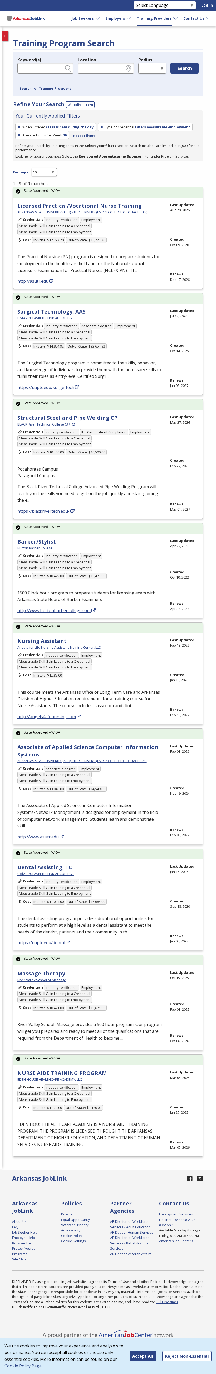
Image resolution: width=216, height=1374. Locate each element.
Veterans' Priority (74, 1225)
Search (185, 68)
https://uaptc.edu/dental (41, 943)
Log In (207, 5)
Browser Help (23, 1243)
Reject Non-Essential (187, 1356)
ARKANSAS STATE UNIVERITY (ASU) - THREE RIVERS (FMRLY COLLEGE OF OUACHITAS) (82, 212)
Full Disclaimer (167, 1301)
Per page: (21, 172)
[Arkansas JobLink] (25, 18)
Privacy (66, 1214)
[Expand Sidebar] (5, 36)
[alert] (108, 192)
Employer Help (23, 1237)
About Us (19, 1221)
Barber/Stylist (36, 541)
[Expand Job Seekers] (98, 18)
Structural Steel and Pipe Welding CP (67, 417)
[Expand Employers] (129, 18)
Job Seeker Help (25, 1232)
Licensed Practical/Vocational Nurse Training (79, 205)
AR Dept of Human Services (131, 1232)
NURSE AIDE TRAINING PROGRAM (62, 1073)
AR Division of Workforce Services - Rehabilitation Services (129, 1243)
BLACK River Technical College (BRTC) (46, 424)
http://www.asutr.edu (38, 837)
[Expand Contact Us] (208, 18)
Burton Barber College (34, 548)
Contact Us (193, 18)
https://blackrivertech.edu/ (43, 511)
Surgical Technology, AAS (51, 311)
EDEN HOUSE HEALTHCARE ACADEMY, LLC (49, 1079)
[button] (45, 88)
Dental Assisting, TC (44, 867)
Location (87, 60)
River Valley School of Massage (41, 979)
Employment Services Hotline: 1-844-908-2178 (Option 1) (177, 1219)
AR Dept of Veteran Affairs (130, 1253)
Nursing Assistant (42, 640)
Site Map (19, 1259)
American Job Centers (176, 1241)
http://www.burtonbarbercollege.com (54, 610)
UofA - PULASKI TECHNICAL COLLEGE (45, 318)
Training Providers (154, 18)
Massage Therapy (41, 973)
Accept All (142, 1356)
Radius (145, 60)
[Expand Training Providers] (175, 18)
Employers (115, 18)
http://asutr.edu (32, 281)
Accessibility (70, 1230)
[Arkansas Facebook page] (189, 1178)
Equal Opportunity (75, 1219)
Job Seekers (82, 18)
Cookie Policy (71, 1235)
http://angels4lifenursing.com (46, 717)
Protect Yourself (25, 1248)
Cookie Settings (73, 1241)
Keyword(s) (29, 60)
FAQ (15, 1227)
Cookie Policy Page (23, 1366)
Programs (19, 1253)
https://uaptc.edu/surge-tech (45, 387)
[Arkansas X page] (200, 1178)
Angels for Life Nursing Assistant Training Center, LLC (59, 647)
